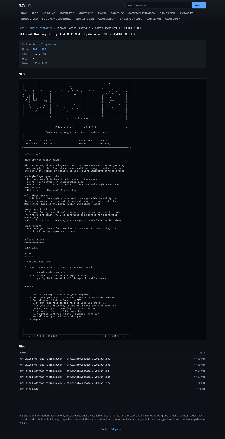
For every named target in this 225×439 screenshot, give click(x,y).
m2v (26, 5)
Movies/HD (86, 13)
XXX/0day (186, 13)
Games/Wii (153, 18)
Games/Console (131, 18)
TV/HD (102, 13)
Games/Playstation (142, 13)
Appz (34, 13)
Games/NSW (168, 13)
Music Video (29, 18)
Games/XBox (106, 18)
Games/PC (117, 13)
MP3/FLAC (48, 13)
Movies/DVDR (85, 18)
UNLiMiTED (39, 49)
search (199, 5)
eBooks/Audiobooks (56, 18)
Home (21, 28)
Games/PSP (172, 18)
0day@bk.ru (117, 429)
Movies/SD (67, 13)
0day (24, 13)
